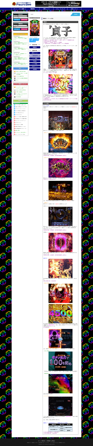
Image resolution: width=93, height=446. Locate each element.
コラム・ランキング (60, 8)
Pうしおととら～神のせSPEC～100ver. (22, 132)
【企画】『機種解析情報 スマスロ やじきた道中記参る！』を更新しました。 (20, 44)
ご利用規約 (48, 440)
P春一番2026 (18, 96)
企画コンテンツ (74, 8)
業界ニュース (46, 8)
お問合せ (53, 440)
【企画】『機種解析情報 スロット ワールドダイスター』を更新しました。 (20, 49)
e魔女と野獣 (17, 130)
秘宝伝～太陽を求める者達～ (21, 71)
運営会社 (43, 440)
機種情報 (33, 8)
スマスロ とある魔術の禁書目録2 (22, 78)
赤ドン (17, 80)
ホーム (39, 440)
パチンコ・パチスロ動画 (18, 8)
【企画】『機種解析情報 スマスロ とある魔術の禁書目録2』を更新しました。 (20, 59)
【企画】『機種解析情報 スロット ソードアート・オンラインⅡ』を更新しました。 (20, 38)
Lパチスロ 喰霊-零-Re (20, 76)
